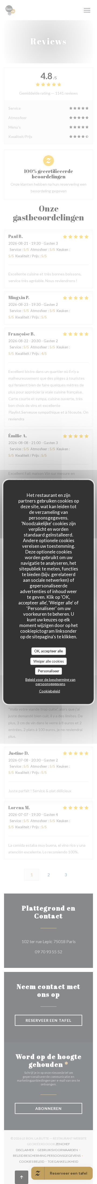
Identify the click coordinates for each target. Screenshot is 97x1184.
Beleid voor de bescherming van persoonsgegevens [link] (50, 681)
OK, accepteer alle (48, 651)
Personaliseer (48, 671)
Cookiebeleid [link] (49, 691)
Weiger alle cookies (48, 661)
